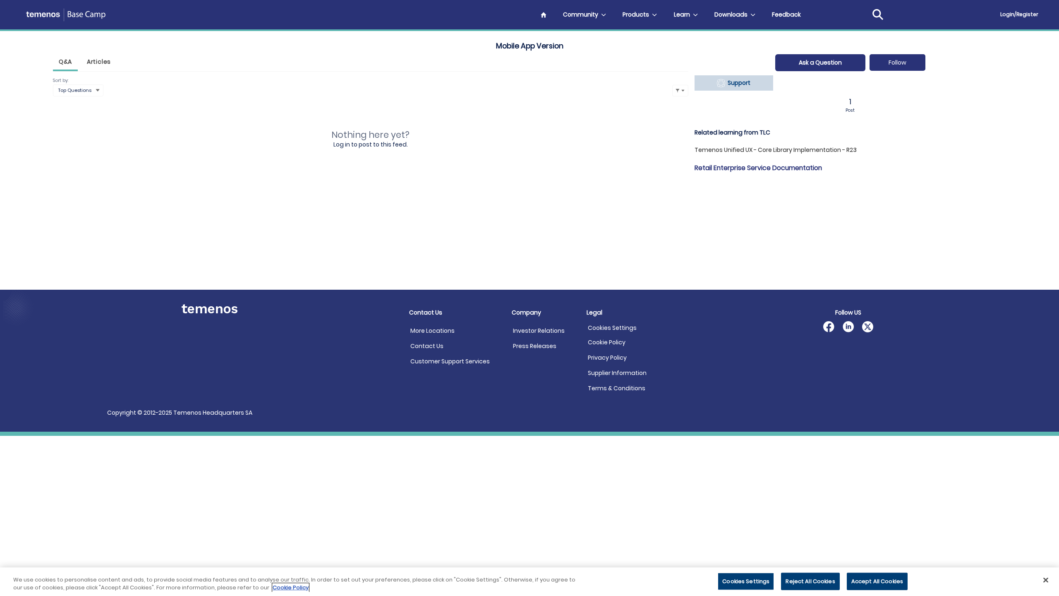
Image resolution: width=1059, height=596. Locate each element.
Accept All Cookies (877, 581)
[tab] (65, 62)
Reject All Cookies (810, 581)
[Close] (1046, 580)
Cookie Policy (606, 342)
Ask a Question (820, 62)
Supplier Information (617, 373)
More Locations (432, 331)
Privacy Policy (607, 357)
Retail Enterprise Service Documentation (758, 168)
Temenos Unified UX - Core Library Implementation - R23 (776, 150)
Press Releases (534, 346)
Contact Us (426, 346)
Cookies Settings (612, 328)
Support (737, 83)
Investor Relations (539, 331)
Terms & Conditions (616, 388)
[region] (529, 581)
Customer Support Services (450, 361)
